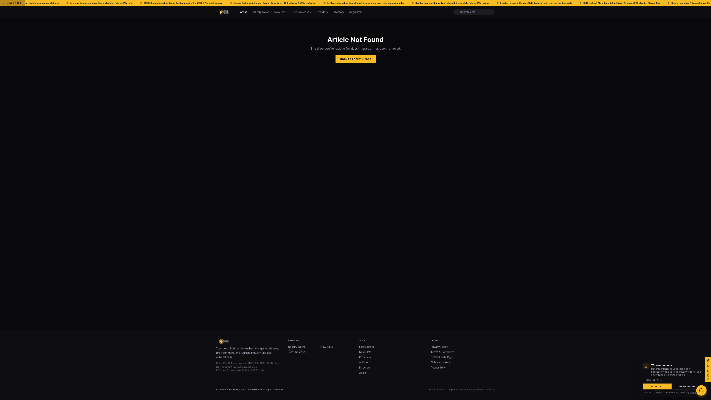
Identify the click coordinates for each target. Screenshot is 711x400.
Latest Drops (367, 346)
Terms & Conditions (442, 352)
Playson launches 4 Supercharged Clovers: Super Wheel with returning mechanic (666, 3)
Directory (338, 12)
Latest (243, 12)
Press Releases (301, 12)
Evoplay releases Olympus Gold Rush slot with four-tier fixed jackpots (490, 3)
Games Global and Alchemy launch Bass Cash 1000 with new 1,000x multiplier (228, 3)
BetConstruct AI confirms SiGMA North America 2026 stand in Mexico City (575, 3)
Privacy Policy (439, 346)
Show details (654, 380)
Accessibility (438, 367)
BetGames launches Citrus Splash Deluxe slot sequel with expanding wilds (319, 3)
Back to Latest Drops (355, 59)
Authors (363, 362)
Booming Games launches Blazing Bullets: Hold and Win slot (55, 3)
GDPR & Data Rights (443, 357)
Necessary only (688, 386)
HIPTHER (253, 363)
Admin (363, 372)
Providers (322, 12)
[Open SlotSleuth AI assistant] (701, 390)
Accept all (657, 386)
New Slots (280, 12)
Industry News (260, 12)
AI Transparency (441, 362)
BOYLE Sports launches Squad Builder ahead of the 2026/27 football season (137, 3)
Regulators (356, 12)
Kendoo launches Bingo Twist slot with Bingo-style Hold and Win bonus (406, 3)
